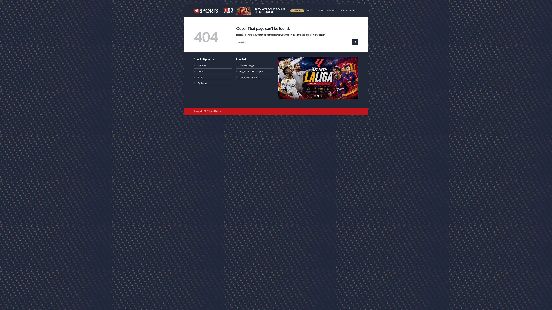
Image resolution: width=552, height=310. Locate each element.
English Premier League (251, 71)
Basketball (352, 11)
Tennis (340, 11)
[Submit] (355, 42)
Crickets (202, 71)
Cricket (331, 11)
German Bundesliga (249, 77)
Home (309, 11)
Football (318, 11)
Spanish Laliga (247, 65)
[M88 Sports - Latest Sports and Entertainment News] (206, 11)
